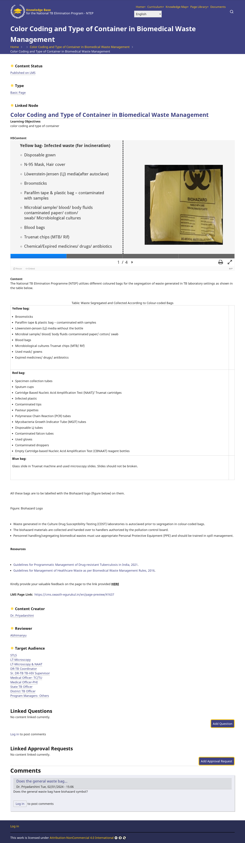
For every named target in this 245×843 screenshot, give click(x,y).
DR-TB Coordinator (23, 669)
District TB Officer (23, 691)
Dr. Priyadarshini (22, 615)
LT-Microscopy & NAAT (26, 664)
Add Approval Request (216, 761)
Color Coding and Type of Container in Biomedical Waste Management (80, 47)
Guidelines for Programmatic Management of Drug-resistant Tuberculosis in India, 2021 (75, 565)
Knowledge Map (176, 7)
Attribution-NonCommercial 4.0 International (82, 838)
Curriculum (154, 7)
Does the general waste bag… (42, 781)
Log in (14, 734)
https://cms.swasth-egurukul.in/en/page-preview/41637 (74, 594)
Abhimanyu (18, 635)
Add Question (222, 724)
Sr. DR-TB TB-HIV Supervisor (30, 673)
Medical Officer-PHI (24, 682)
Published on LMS (23, 73)
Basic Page (18, 93)
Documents (218, 7)
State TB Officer (21, 687)
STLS (13, 655)
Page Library (198, 7)
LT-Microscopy (20, 660)
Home (140, 7)
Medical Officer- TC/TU (26, 678)
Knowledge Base (38, 10)
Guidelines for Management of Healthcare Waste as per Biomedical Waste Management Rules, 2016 (84, 570)
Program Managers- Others (29, 696)
